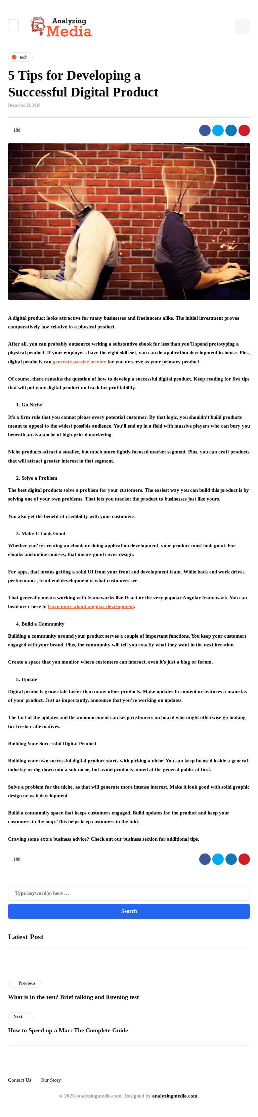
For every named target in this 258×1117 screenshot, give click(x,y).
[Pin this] (244, 130)
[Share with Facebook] (205, 130)
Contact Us (19, 1080)
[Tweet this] (218, 130)
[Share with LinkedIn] (231, 130)
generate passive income (79, 361)
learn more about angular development (91, 606)
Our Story (51, 1080)
